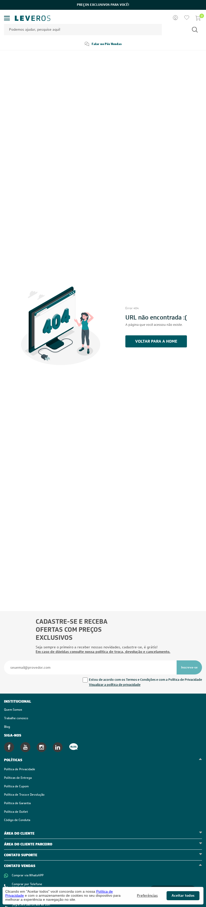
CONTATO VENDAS (19, 866)
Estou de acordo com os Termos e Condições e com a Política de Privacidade (145, 679)
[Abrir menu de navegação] (7, 18)
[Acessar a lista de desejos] (186, 18)
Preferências (147, 895)
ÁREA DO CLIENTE (19, 833)
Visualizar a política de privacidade (114, 685)
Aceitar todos (183, 895)
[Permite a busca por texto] (195, 29)
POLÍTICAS (13, 760)
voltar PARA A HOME (156, 341)
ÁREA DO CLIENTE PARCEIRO (28, 844)
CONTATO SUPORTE (20, 855)
